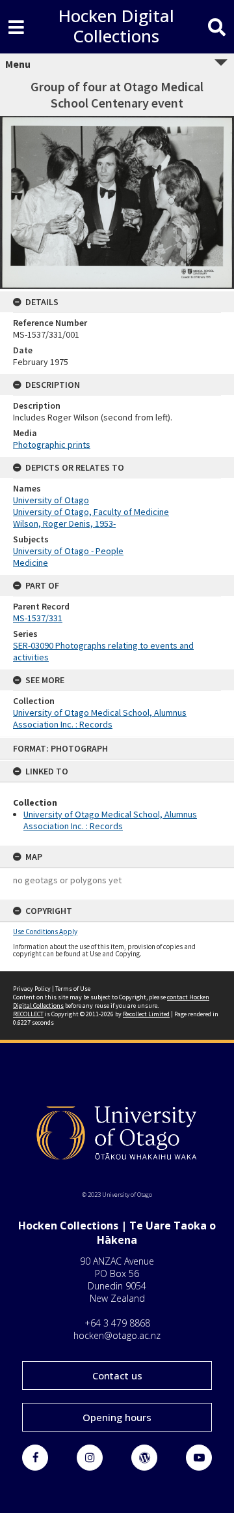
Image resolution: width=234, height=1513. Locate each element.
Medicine (30, 562)
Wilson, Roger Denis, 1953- (64, 523)
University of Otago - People (68, 551)
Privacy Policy (32, 988)
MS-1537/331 (37, 618)
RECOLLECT (28, 1014)
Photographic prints (51, 444)
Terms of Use (72, 988)
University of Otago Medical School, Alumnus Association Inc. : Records (110, 820)
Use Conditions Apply (45, 931)
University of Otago (51, 500)
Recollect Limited (146, 1014)
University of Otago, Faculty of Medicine (91, 512)
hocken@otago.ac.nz (117, 1335)
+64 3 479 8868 (117, 1323)
